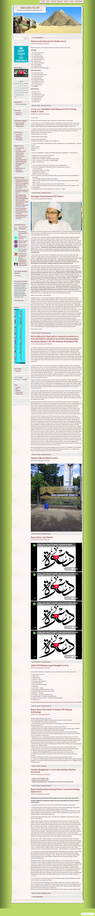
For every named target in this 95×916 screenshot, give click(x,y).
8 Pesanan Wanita (20, 148)
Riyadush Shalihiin (20, 122)
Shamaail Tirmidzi (20, 124)
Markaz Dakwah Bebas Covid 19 (44, 458)
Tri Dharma (18, 136)
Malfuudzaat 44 (19, 171)
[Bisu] (25, 75)
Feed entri (18, 390)
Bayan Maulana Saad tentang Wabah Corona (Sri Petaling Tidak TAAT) (55, 790)
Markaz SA (60, 1)
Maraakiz (53, 1)
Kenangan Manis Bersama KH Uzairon (47, 196)
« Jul (15, 96)
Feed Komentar (19, 392)
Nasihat (66, 1)
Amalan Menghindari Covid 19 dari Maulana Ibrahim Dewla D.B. (53, 771)
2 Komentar (44, 766)
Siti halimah (21, 236)
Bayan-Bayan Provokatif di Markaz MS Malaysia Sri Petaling (51, 711)
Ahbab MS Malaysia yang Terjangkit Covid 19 (50, 665)
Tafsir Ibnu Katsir (19, 126)
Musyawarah (19, 169)
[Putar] (16, 75)
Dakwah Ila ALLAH (29, 8)
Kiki (19, 231)
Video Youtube (19, 137)
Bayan (38, 105)
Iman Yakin (18, 149)
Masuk (17, 388)
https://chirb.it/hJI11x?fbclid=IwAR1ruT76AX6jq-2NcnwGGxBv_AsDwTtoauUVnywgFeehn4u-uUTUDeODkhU (56, 702)
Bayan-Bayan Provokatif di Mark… (22, 233)
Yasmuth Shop (19, 139)
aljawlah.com (19, 112)
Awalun (43, 1)
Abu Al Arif (47, 43)
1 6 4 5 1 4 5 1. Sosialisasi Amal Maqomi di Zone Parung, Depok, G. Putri (53, 110)
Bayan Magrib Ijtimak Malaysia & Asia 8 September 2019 (20, 153)
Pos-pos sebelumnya (37, 37)
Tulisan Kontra (79, 1)
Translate (25, 379)
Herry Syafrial (19, 134)
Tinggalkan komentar (46, 105)
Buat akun (18, 387)
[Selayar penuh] (27, 75)
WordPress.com (19, 393)
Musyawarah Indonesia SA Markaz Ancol (48, 41)
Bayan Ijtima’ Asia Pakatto (42, 537)
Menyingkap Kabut (22, 265)
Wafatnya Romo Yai (20, 168)
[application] (21, 73)
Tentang (71, 1)
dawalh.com (18, 114)
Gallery (48, 1)
